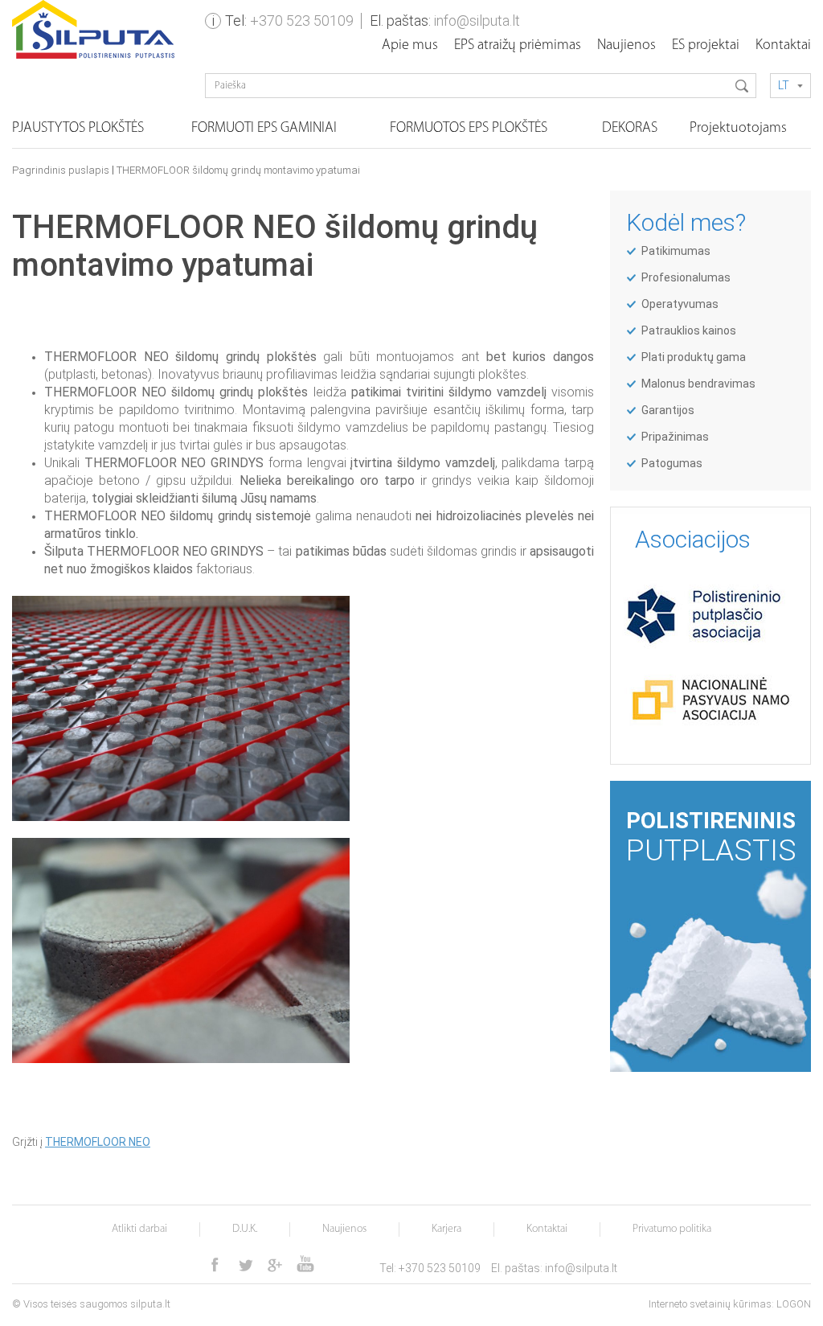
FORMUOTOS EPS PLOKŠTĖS (468, 128)
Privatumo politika (672, 1229)
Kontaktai (783, 46)
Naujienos (626, 46)
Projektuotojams (738, 128)
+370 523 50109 (302, 20)
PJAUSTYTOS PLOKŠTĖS (78, 128)
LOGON (793, 1304)
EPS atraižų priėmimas (517, 46)
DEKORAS (629, 128)
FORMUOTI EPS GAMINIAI (264, 128)
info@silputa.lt (477, 20)
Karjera (446, 1229)
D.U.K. (244, 1229)
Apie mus (410, 46)
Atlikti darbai (139, 1229)
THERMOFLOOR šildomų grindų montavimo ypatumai (238, 170)
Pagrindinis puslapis (60, 170)
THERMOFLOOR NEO (97, 1141)
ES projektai (705, 46)
